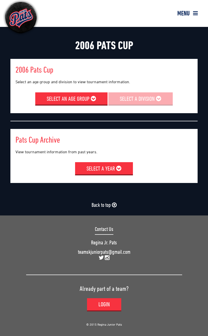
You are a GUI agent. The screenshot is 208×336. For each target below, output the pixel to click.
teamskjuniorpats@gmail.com (104, 252)
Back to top (102, 205)
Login (104, 304)
